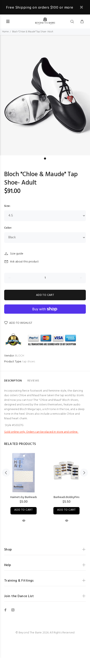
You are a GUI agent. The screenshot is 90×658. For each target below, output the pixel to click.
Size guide (16, 253)
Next (84, 473)
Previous (6, 473)
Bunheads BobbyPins (66, 497)
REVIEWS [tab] (33, 380)
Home (5, 32)
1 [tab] (45, 158)
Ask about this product (24, 261)
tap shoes (28, 361)
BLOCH (19, 355)
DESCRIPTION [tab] (13, 380)
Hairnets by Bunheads (23, 497)
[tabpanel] (45, 95)
